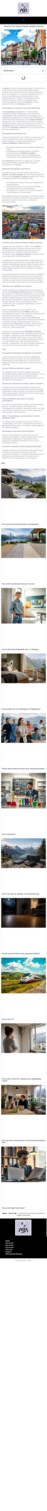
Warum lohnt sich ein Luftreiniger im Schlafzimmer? (21, 709)
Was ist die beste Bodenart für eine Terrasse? (18, 584)
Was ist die (13, 1213)
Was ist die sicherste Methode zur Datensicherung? (20, 894)
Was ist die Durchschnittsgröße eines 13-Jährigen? (20, 649)
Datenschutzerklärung (13, 1254)
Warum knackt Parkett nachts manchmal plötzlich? (21, 953)
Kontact (8, 1252)
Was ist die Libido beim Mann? (13, 1208)
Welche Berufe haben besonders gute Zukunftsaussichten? (23, 769)
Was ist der (9, 1243)
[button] (23, 19)
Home (4, 1213)
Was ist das (9, 1247)
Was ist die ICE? (8, 1019)
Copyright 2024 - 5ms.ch (23, 1260)
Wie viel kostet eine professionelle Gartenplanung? (20, 524)
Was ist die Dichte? (9, 834)
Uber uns (8, 1249)
